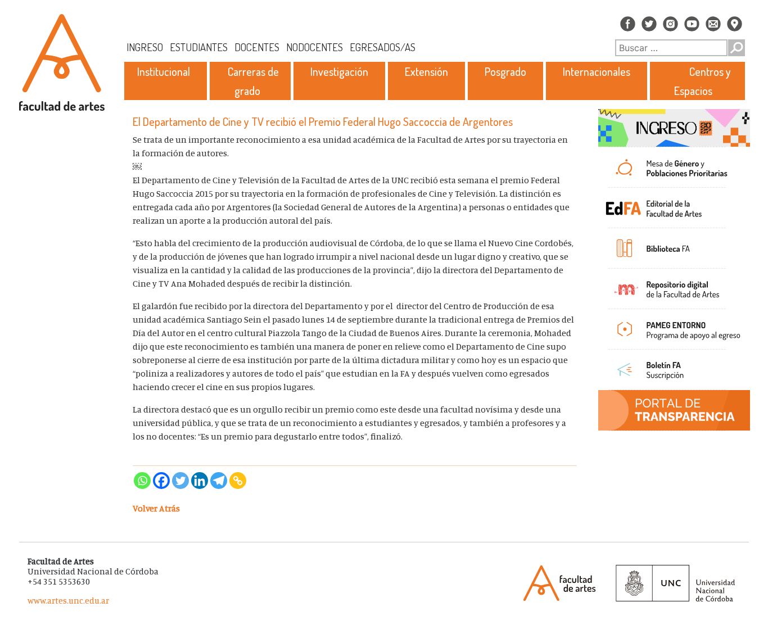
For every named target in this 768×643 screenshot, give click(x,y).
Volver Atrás (156, 508)
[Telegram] (218, 480)
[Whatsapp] (142, 480)
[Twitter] (180, 480)
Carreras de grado (253, 81)
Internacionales (596, 71)
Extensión (426, 71)
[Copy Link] (237, 480)
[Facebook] (161, 480)
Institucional (163, 71)
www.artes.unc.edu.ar (68, 600)
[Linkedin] (199, 480)
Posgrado (505, 71)
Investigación (339, 71)
